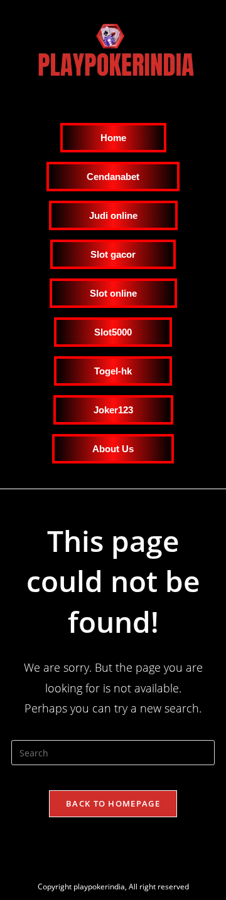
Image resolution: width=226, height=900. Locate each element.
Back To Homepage (113, 803)
